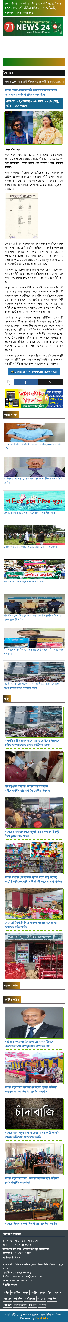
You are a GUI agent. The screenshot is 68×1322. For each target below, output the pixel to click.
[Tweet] (50, 382)
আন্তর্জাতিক (15, 1292)
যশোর (25, 1292)
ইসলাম (42, 1292)
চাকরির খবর (30, 1298)
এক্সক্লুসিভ (52, 1298)
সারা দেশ (7, 1298)
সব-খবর (42, 1304)
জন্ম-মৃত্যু (32, 1304)
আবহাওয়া (41, 1298)
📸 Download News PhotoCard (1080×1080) (34, 371)
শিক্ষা (50, 1292)
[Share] (26, 382)
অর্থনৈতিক (18, 1298)
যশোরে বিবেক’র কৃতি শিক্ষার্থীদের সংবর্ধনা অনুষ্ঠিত (31, 1224)
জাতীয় (6, 1292)
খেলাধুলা (58, 1292)
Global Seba (41, 1318)
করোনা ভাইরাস (20, 1304)
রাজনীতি (33, 1292)
